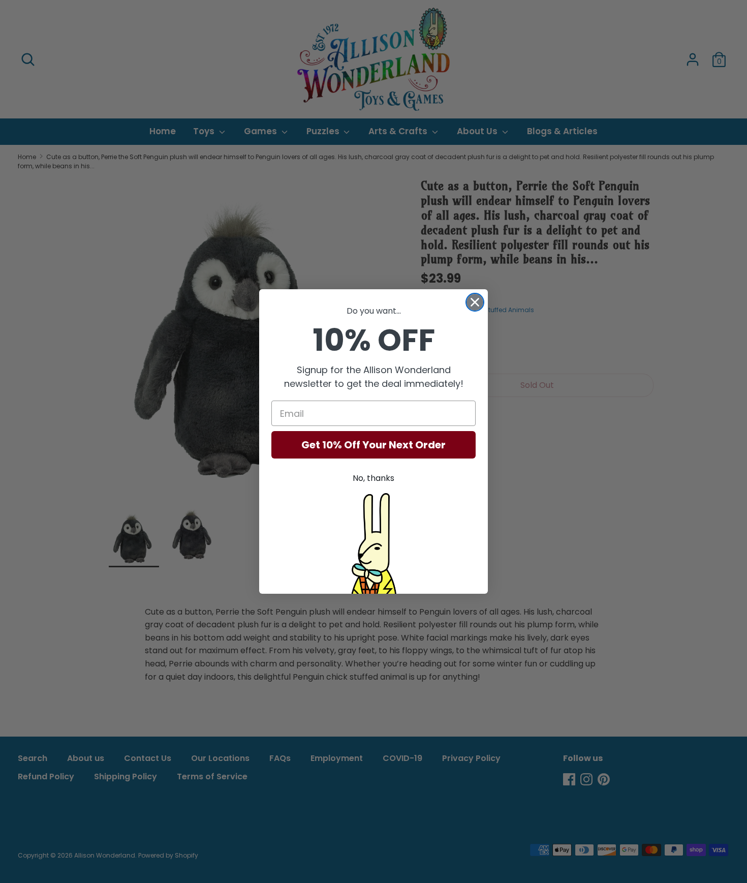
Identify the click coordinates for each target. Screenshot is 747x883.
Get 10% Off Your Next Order (373, 445)
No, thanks (373, 478)
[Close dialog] (475, 302)
